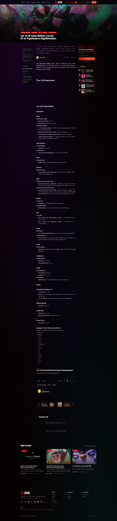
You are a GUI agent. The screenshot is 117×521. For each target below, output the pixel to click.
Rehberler (34, 2)
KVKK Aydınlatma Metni (32, 509)
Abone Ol (88, 58)
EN (77, 2)
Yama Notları (52, 32)
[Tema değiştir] (83, 2)
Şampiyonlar (25, 71)
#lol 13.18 (54, 384)
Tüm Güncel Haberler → (91, 446)
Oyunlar (28, 2)
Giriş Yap (88, 2)
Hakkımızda (85, 494)
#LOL (49, 384)
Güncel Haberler (29, 30)
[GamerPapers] (58, 2)
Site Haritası (91, 516)
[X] (22, 501)
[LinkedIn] (38, 501)
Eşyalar (24, 73)
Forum (48, 2)
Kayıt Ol (94, 2)
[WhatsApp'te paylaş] (70, 381)
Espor (38, 2)
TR (75, 2)
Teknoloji (43, 2)
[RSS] (44, 501)
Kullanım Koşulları (50, 509)
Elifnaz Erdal (45, 392)
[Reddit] (41, 501)
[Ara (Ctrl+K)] (80, 2)
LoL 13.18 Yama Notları (27, 68)
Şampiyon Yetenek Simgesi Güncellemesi (27, 76)
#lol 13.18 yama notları (41, 384)
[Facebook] (35, 501)
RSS (95, 516)
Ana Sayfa (23, 30)
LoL (39, 32)
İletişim (84, 496)
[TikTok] (31, 501)
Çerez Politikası (42, 509)
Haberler (23, 2)
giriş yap (63, 422)
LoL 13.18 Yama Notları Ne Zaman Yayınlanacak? (27, 81)
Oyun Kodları (54, 502)
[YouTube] (28, 501)
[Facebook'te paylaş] (67, 381)
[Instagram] (25, 501)
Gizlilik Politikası (24, 509)
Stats (70, 2)
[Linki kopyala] (74, 381)
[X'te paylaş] (64, 381)
